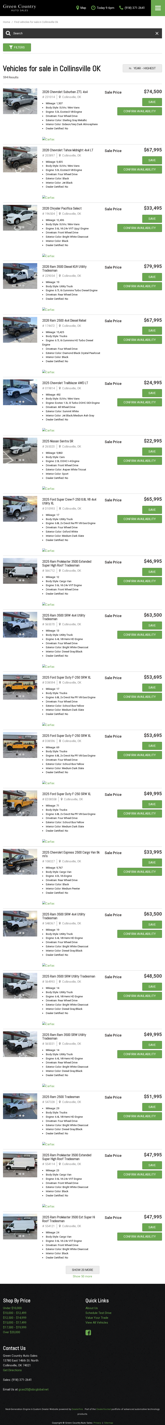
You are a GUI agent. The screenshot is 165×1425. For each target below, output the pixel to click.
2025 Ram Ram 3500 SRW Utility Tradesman (64, 1036)
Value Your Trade (97, 1318)
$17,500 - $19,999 (14, 1327)
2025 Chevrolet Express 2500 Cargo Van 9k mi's (71, 854)
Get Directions (12, 1370)
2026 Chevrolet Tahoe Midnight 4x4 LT (67, 150)
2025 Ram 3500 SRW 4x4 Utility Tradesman (63, 617)
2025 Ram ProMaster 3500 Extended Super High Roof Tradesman (66, 563)
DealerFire (77, 1409)
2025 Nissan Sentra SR (57, 441)
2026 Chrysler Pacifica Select (62, 208)
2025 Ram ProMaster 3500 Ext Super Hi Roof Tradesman (68, 1219)
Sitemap (108, 1423)
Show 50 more (82, 1276)
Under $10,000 (12, 1308)
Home (7, 22)
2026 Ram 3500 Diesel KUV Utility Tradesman (64, 268)
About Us (92, 1308)
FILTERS (19, 47)
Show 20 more (82, 1270)
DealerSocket (103, 1409)
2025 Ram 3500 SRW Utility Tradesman (68, 976)
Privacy (97, 1423)
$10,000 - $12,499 (14, 1313)
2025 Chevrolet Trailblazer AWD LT (65, 383)
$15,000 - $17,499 (14, 1322)
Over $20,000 (11, 1332)
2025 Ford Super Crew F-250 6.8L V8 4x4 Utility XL (69, 501)
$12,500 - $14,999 (14, 1318)
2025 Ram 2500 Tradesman (61, 1097)
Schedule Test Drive (98, 1313)
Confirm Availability (140, 111)
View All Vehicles (97, 1322)
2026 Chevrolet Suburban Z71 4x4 (65, 92)
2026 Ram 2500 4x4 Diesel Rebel (64, 320)
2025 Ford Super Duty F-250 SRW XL (66, 677)
